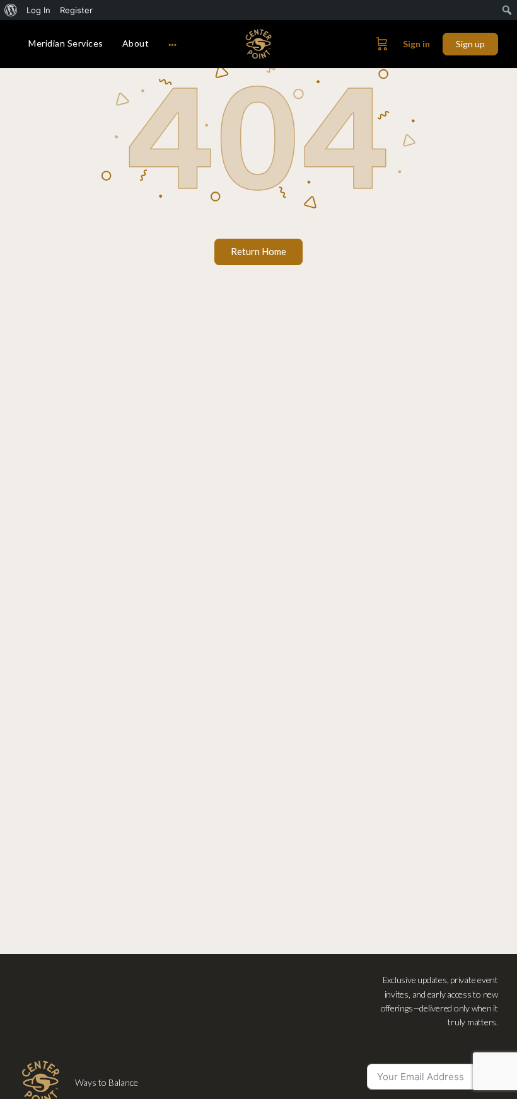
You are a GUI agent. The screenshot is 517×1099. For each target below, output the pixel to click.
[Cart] (382, 44)
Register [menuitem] (76, 10)
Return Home (258, 251)
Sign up (470, 43)
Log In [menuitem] (38, 10)
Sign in (416, 43)
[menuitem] (11, 10)
